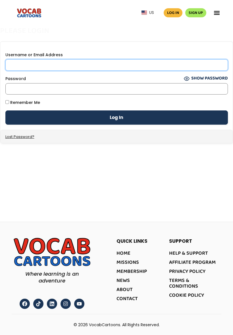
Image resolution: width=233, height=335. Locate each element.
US (150, 12)
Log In (173, 13)
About (124, 290)
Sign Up (196, 13)
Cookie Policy (186, 295)
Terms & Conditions (183, 283)
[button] (216, 13)
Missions (127, 262)
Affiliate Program (192, 262)
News (123, 280)
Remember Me (24, 102)
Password (15, 78)
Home (123, 253)
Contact (127, 299)
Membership (131, 271)
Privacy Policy (187, 271)
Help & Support (188, 253)
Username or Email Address (34, 55)
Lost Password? (19, 136)
